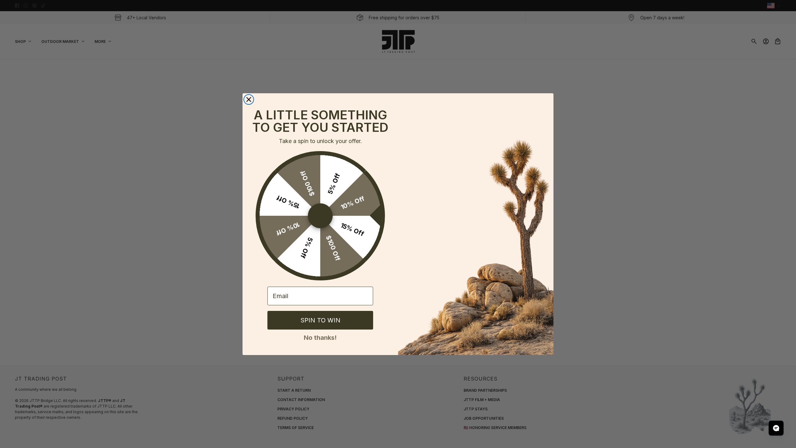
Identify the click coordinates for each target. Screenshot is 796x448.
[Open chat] (776, 428)
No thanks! (320, 337)
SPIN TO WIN (320, 320)
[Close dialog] (249, 99)
